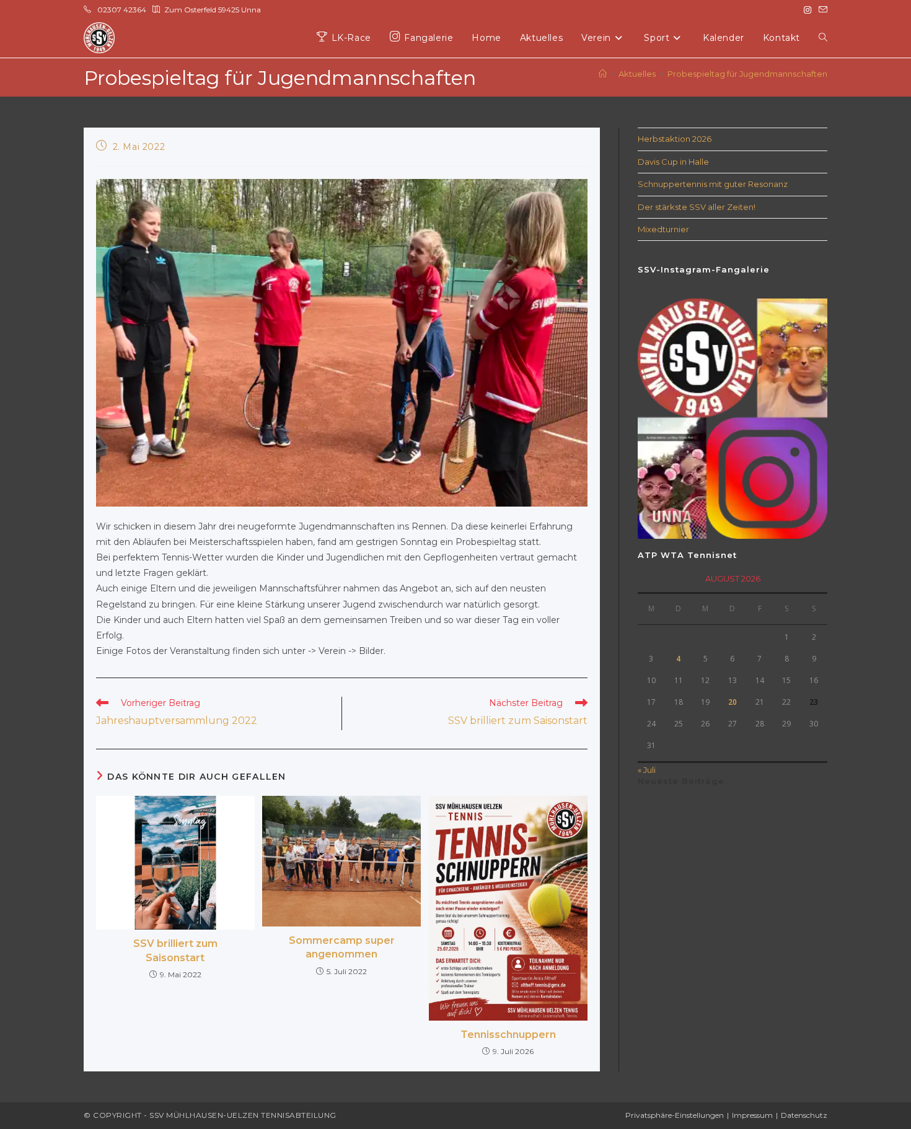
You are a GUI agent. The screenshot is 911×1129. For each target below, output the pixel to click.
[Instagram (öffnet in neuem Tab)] (807, 10)
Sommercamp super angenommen (342, 947)
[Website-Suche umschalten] (823, 38)
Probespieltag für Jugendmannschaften (747, 74)
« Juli (647, 770)
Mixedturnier (663, 229)
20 (732, 702)
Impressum (752, 1115)
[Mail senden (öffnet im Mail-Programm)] (821, 10)
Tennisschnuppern (508, 1034)
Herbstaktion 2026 (674, 139)
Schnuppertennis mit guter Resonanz (713, 184)
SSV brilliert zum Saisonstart (175, 950)
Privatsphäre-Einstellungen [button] (674, 1115)
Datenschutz (804, 1115)
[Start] (603, 74)
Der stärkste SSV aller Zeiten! (696, 207)
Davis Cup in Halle (673, 162)
